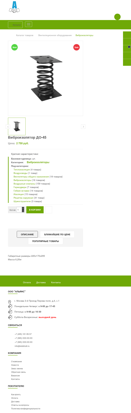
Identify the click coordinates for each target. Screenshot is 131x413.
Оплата (27, 282)
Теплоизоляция (21, 169)
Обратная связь (18, 372)
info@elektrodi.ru (22, 346)
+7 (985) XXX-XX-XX (23, 338)
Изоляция (18, 194)
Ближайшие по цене (57, 234)
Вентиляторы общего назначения (31, 176)
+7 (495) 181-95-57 (23, 334)
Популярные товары (45, 241)
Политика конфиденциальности (25, 408)
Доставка (41, 282)
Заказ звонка (17, 368)
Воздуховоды (20, 173)
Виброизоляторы (84, 35)
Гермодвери (19, 187)
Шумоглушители (22, 201)
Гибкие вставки (21, 190)
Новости (15, 364)
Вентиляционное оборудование (55, 35)
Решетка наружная (23, 197)
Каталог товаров (24, 35)
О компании (16, 361)
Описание (27, 234)
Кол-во (13, 210)
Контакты (56, 282)
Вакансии (15, 375)
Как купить (16, 394)
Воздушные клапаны (24, 183)
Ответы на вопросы (20, 405)
